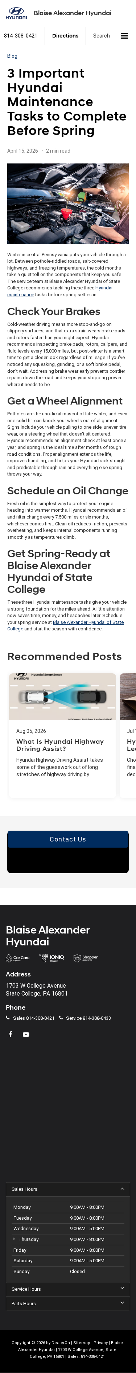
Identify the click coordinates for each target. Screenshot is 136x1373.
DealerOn (60, 1343)
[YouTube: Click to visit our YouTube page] (27, 1034)
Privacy (101, 1343)
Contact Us (68, 839)
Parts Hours (24, 1303)
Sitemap (81, 1343)
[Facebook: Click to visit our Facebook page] (11, 1034)
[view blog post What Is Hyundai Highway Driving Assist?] (62, 735)
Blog (12, 56)
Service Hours (26, 1289)
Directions (65, 35)
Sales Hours (24, 1189)
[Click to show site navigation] (124, 36)
